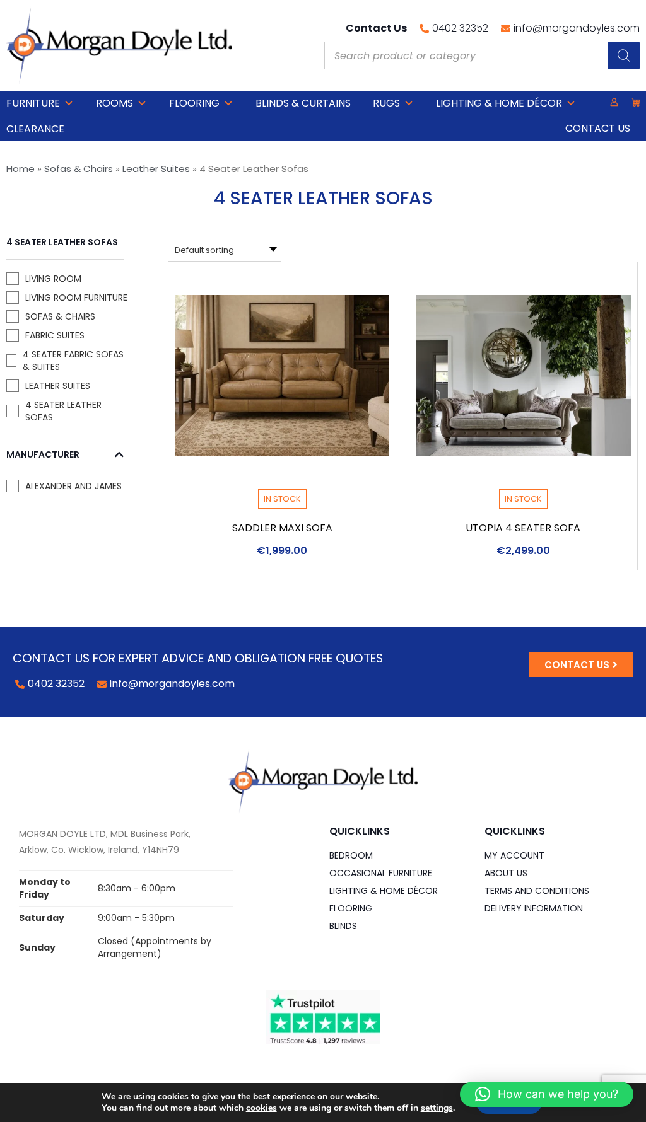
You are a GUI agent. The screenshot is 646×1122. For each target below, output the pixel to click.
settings (437, 1108)
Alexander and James (73, 486)
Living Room (53, 278)
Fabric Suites (55, 335)
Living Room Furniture (76, 297)
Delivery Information (533, 908)
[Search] (624, 55)
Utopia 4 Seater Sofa (523, 528)
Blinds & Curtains (303, 103)
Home (20, 168)
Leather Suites (156, 168)
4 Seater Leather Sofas (63, 411)
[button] (546, 1094)
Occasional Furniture (380, 873)
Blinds (343, 926)
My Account (514, 855)
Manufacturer (42, 455)
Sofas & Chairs (78, 168)
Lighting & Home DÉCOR (499, 103)
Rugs (386, 103)
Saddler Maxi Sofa (282, 528)
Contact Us (597, 128)
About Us (505, 873)
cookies (261, 1108)
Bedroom (351, 855)
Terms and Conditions (536, 890)
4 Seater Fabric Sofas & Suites (73, 360)
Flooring (194, 103)
